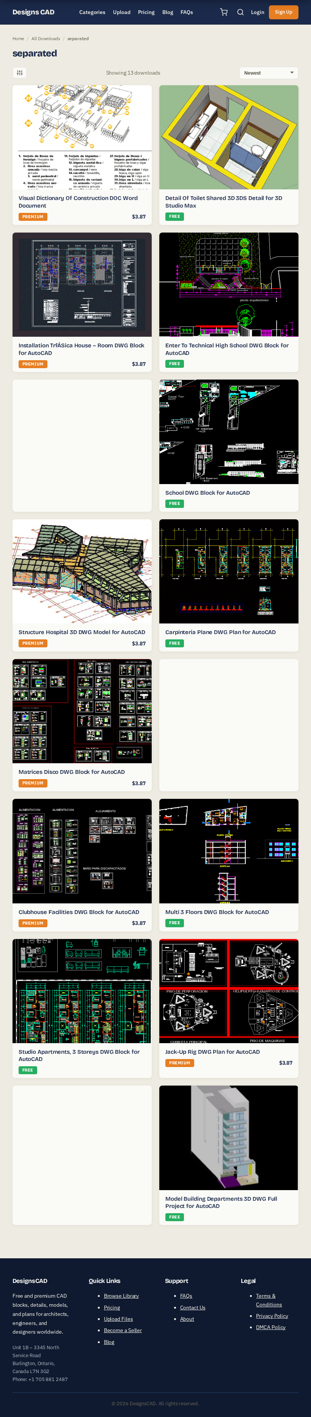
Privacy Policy (272, 1315)
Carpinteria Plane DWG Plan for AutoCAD (220, 632)
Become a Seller (123, 1330)
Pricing (112, 1307)
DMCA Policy (271, 1327)
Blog (109, 1342)
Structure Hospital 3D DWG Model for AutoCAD (82, 632)
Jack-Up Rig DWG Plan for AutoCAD (212, 1051)
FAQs (186, 1295)
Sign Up (283, 12)
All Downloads (45, 38)
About (187, 1318)
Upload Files (118, 1318)
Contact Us (193, 1307)
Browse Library (121, 1295)
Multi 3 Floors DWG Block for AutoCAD (217, 912)
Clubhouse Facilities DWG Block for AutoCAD (79, 912)
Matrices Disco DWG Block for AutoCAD (72, 772)
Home (19, 38)
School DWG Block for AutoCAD (207, 492)
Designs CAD (34, 12)
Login (257, 12)
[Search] (240, 12)
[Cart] (224, 12)
